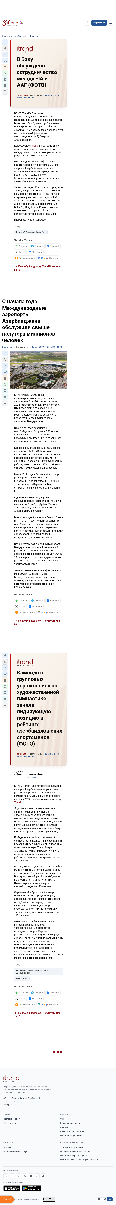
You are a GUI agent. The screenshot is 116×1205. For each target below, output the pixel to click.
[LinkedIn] (37, 1175)
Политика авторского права (73, 1156)
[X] (18, 1175)
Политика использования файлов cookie (79, 1160)
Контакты (65, 1127)
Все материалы (34, 778)
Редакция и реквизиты (70, 1123)
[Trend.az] (12, 23)
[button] (5, 42)
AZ (105, 1199)
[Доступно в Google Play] (31, 1188)
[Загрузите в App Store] (11, 1188)
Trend (35, 145)
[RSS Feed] (43, 1175)
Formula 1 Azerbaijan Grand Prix (30, 232)
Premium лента (10, 1123)
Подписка (8, 1147)
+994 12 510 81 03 (10, 1101)
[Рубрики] (111, 23)
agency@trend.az (10, 1104)
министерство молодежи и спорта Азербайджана (32, 971)
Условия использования (71, 1147)
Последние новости (12, 1119)
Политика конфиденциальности (75, 1151)
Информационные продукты (16, 1151)
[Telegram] (30, 1175)
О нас (62, 1119)
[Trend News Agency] (11, 1078)
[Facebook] (12, 1175)
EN (99, 1199)
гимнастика (21, 978)
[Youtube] (24, 1175)
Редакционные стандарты (72, 1131)
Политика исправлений (71, 1136)
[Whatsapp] (5, 1175)
